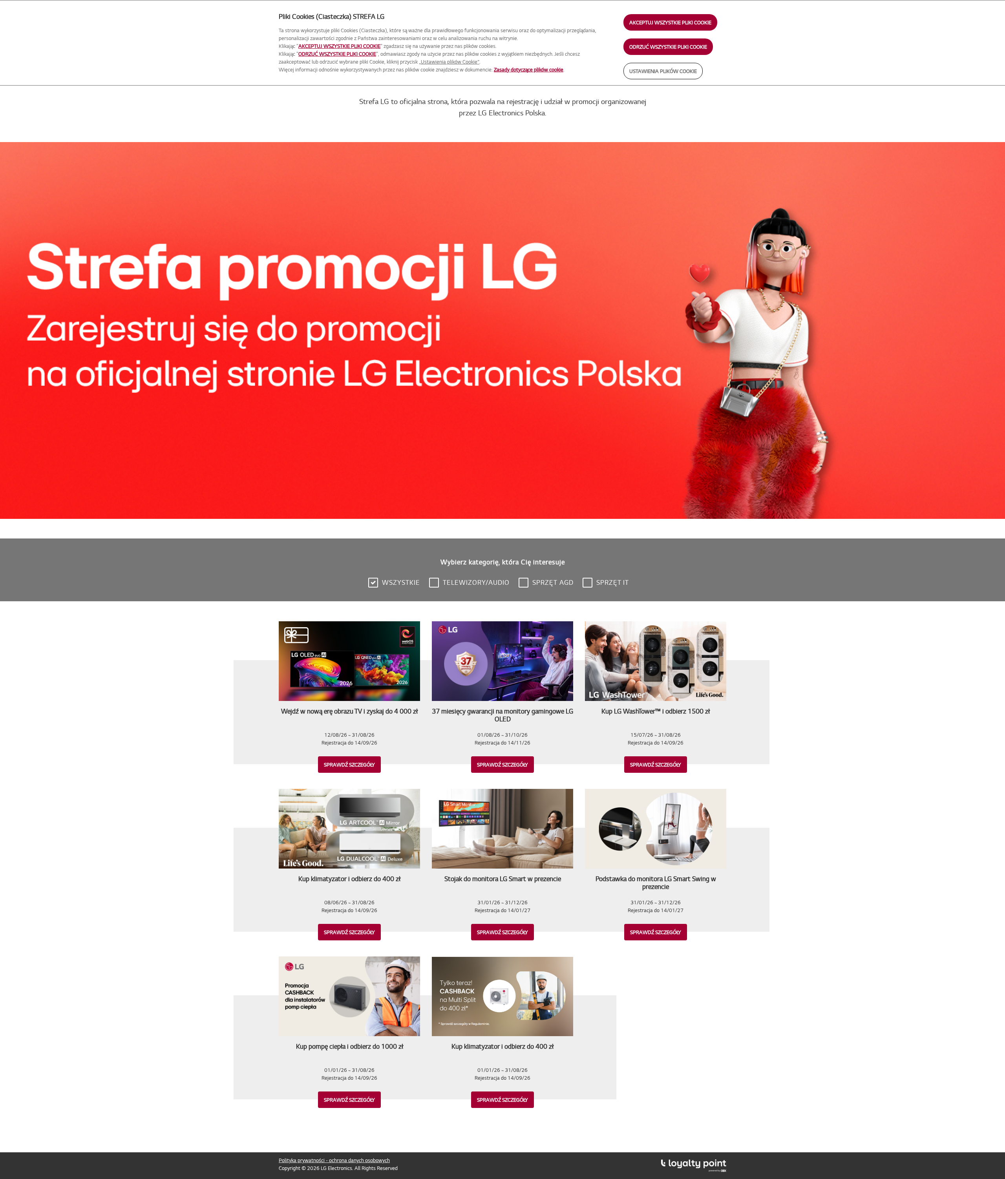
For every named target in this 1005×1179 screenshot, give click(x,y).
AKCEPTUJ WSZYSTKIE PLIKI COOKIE (670, 22)
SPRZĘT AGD (553, 582)
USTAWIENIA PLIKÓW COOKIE (663, 71)
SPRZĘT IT (612, 582)
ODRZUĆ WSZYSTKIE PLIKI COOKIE (668, 46)
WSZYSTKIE (401, 582)
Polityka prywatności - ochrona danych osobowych (334, 1160)
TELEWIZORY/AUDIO (476, 582)
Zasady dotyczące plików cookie (528, 69)
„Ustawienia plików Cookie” (449, 61)
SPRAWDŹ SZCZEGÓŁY (349, 764)
